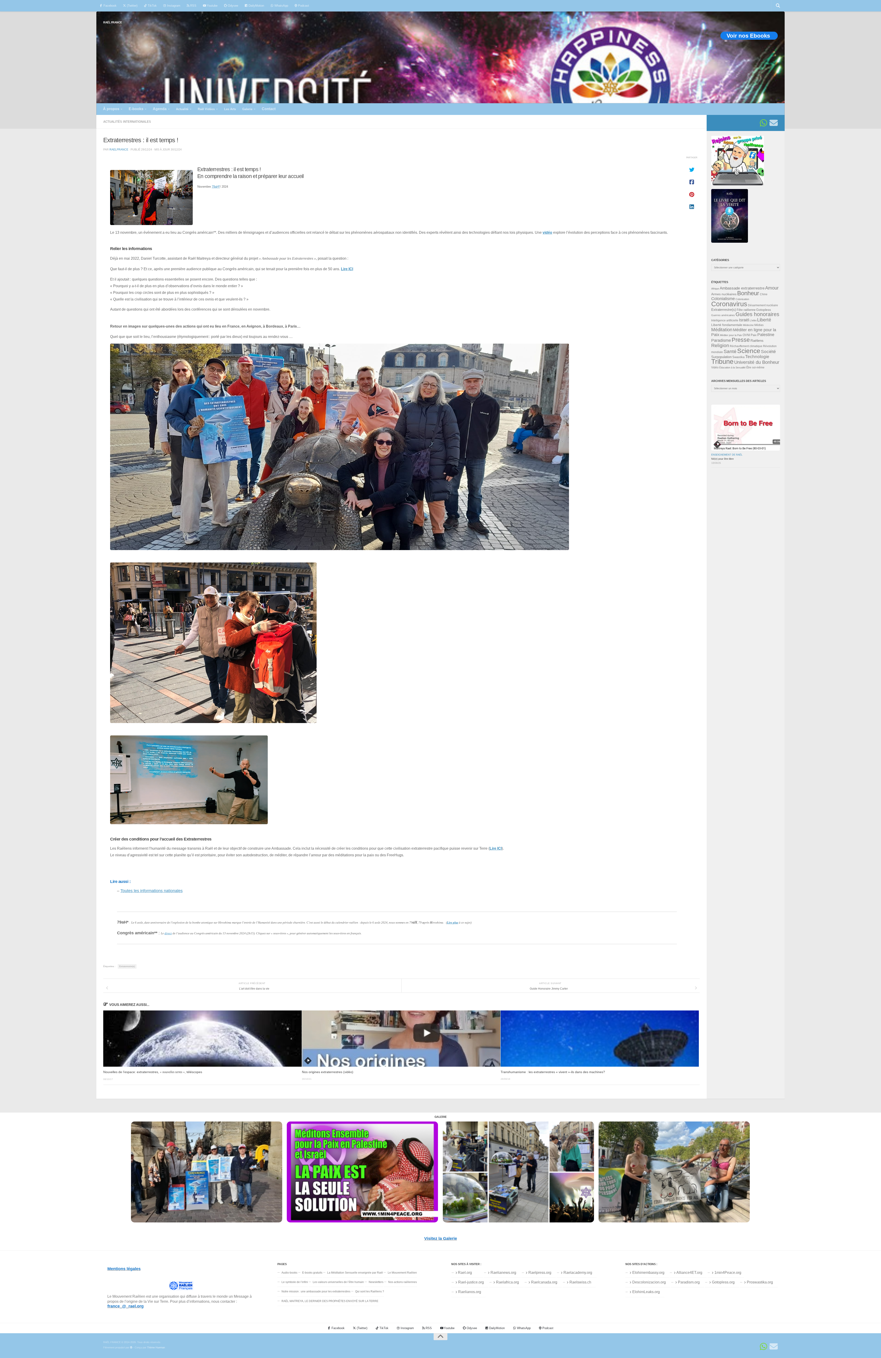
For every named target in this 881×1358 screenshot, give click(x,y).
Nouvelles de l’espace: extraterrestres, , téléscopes (152, 1072)
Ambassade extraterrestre (742, 288)
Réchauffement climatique (746, 346)
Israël (744, 320)
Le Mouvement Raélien (402, 1272)
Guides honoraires (757, 314)
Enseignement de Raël (726, 454)
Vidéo (715, 367)
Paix (754, 335)
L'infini (753, 320)
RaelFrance (118, 149)
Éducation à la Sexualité (732, 367)
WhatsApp (280, 5)
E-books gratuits (312, 1272)
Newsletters (376, 1282)
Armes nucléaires (723, 294)
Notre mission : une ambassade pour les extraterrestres (316, 1291)
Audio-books (289, 1272)
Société (768, 351)
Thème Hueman (156, 1347)
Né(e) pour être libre (722, 458)
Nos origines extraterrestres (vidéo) (327, 1072)
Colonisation (742, 299)
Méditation (721, 329)
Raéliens (757, 340)
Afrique (715, 288)
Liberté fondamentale (726, 325)
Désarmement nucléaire (763, 305)
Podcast (303, 5)
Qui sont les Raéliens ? (369, 1291)
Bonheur (748, 293)
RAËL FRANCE (112, 22)
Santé (730, 351)
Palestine (765, 334)
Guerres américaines (723, 315)
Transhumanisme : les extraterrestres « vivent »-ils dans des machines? (553, 1072)
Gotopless (763, 310)
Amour (772, 287)
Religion (720, 345)
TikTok (152, 5)
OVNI (746, 335)
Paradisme (721, 340)
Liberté (764, 319)
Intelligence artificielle (724, 320)
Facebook (110, 5)
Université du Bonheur (756, 362)
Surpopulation (721, 357)
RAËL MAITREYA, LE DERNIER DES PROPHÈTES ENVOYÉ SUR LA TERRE (330, 1301)
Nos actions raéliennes (402, 1282)
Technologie (757, 356)
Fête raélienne (746, 310)
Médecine (748, 325)
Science (748, 350)
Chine (763, 294)
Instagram (173, 5)
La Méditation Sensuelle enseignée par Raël (355, 1272)
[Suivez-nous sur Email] (773, 123)
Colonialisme (723, 298)
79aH (216, 186)
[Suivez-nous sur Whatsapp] (763, 123)
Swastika (738, 357)
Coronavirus (729, 304)
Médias (759, 325)
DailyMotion (256, 5)
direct (168, 933)
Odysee (232, 5)
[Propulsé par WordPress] (131, 1347)
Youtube (211, 5)
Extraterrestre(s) (127, 966)
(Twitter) (131, 5)
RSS (192, 5)
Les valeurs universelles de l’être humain (338, 1282)
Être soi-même (755, 367)
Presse (741, 340)
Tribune (722, 361)
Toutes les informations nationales (151, 890)
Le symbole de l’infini (295, 1282)
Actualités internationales (127, 121)
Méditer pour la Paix (731, 335)
